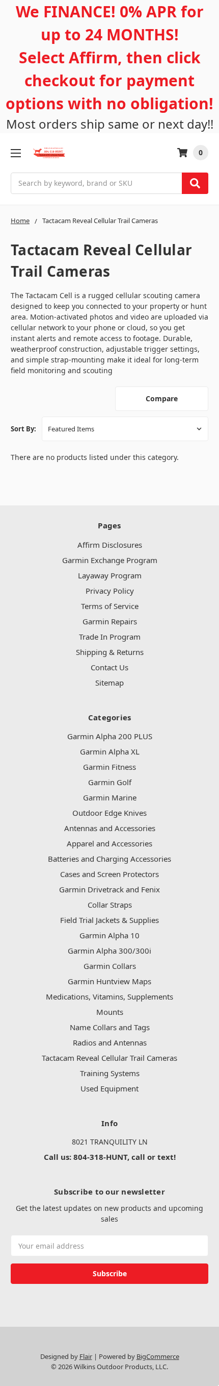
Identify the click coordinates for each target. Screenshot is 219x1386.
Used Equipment (109, 1088)
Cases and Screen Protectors (109, 874)
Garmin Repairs (110, 621)
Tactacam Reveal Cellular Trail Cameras (109, 1058)
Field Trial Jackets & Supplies (109, 920)
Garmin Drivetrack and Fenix (109, 889)
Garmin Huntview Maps (109, 981)
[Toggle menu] (16, 153)
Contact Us (109, 667)
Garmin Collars (110, 966)
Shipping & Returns (110, 652)
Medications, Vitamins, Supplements (109, 996)
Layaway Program (110, 575)
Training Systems (110, 1073)
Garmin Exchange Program (109, 560)
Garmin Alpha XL (110, 751)
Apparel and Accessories (109, 843)
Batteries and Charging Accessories (109, 859)
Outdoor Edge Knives (109, 813)
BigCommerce (157, 1356)
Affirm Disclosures (109, 545)
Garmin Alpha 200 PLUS (109, 736)
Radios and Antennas (110, 1042)
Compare (162, 398)
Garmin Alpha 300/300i (109, 950)
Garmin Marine (109, 797)
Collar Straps (110, 904)
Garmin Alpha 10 (109, 935)
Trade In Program (110, 636)
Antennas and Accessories (109, 828)
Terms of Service (110, 606)
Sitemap (109, 682)
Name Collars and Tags (110, 1027)
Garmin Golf (109, 782)
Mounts (109, 1012)
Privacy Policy (110, 591)
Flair (85, 1356)
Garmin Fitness (109, 767)
